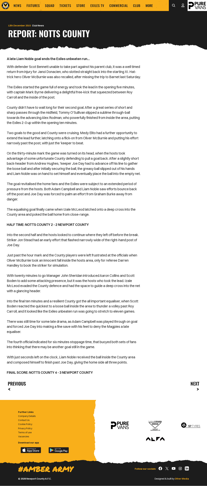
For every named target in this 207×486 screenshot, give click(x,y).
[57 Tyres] (191, 425)
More (149, 5)
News (17, 5)
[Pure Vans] (197, 5)
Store (80, 5)
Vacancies (23, 436)
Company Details (27, 416)
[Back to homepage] (5, 5)
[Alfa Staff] (155, 439)
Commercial (118, 5)
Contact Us (24, 420)
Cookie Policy (25, 424)
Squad (49, 5)
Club (136, 5)
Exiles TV (97, 5)
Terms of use (25, 432)
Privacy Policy (25, 428)
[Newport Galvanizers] (155, 425)
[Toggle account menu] (183, 5)
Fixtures (33, 5)
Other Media (182, 478)
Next (195, 383)
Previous (16, 383)
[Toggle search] (173, 5)
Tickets (65, 5)
